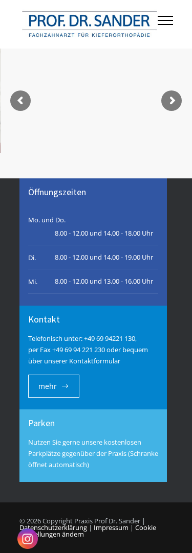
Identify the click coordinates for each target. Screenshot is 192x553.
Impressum (111, 527)
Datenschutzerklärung (53, 527)
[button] (173, 534)
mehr (47, 386)
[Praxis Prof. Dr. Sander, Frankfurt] (88, 24)
